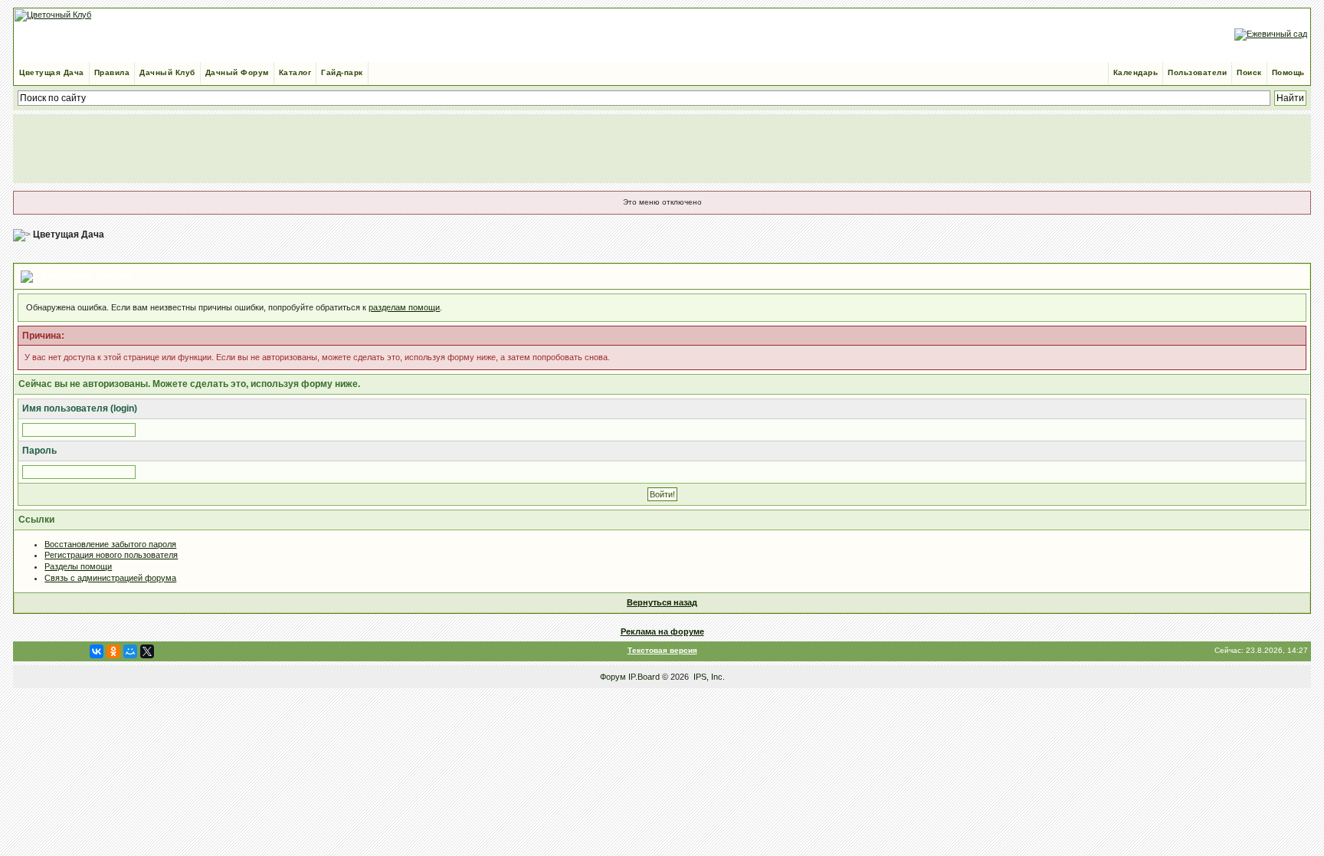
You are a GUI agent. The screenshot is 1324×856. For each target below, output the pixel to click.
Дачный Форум (237, 72)
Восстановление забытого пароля (110, 544)
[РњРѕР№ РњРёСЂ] (130, 651)
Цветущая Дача (51, 72)
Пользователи (1197, 72)
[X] (147, 651)
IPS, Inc (708, 676)
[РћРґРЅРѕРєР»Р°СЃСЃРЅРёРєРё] (113, 651)
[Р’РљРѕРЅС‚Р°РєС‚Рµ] (96, 651)
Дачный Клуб (167, 72)
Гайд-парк (342, 72)
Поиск (1249, 72)
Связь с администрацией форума (110, 577)
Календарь (1135, 72)
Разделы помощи (78, 566)
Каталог (295, 72)
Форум (613, 676)
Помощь (1288, 72)
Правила (112, 72)
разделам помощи (404, 307)
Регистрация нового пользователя (111, 554)
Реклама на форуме (662, 631)
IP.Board (644, 676)
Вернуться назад (662, 602)
